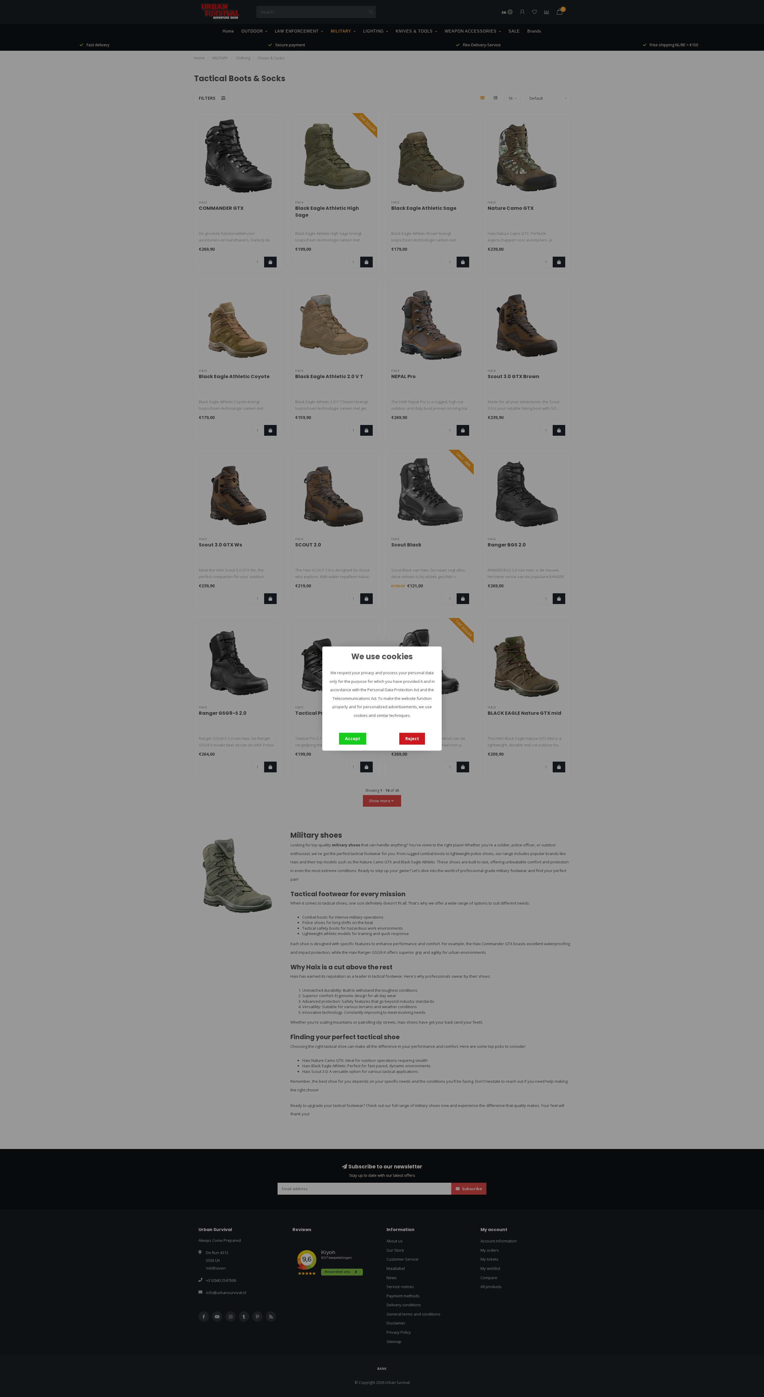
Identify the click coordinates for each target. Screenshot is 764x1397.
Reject (412, 738)
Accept (352, 738)
